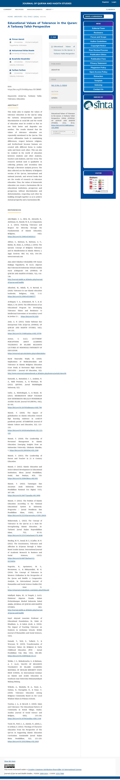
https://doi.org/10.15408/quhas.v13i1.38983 (24, 89)
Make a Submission (93, 16)
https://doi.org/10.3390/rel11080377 (22, 296)
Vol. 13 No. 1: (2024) (31, 17)
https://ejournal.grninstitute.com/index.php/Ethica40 (28, 590)
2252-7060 (60, 773)
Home (10, 17)
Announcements (34, 9)
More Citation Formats (59, 132)
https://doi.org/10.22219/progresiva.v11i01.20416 (27, 515)
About (49, 9)
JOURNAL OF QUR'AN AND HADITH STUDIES (46, 3)
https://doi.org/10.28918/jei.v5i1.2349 (24, 450)
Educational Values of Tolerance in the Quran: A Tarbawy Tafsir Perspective (64, 50)
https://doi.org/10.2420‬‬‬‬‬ (29, 316)
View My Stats (9, 761)
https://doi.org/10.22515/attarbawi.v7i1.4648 (25, 535)
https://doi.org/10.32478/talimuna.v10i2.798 (25, 407)
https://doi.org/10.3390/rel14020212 (22, 236)
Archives (19, 9)
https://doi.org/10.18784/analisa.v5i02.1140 (24, 718)
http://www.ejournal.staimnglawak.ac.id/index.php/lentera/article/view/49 (37, 373)
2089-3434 (44, 773)
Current (7, 9)
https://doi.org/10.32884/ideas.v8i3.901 (23, 478)
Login (114, 2)
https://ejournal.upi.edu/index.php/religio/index (26, 353)
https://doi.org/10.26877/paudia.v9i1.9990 (24, 495)
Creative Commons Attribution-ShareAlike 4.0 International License (54, 769)
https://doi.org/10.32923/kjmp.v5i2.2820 (23, 741)
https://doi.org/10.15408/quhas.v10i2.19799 (24, 333)
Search (111, 9)
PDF (54, 37)
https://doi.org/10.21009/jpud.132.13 (22, 656)
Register (105, 2)
